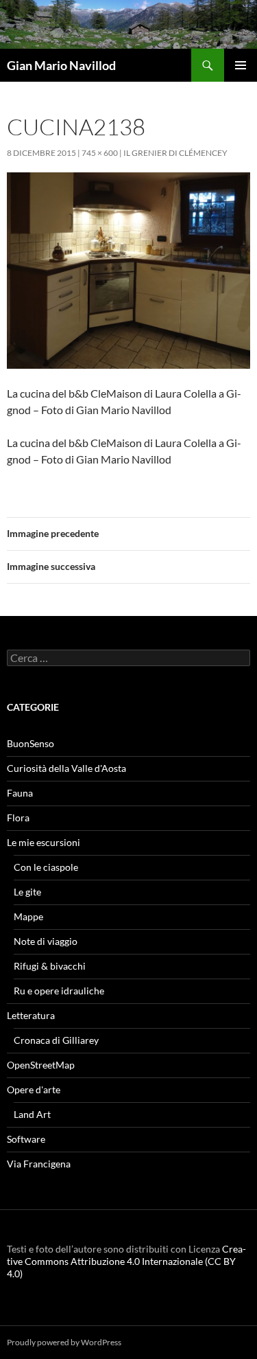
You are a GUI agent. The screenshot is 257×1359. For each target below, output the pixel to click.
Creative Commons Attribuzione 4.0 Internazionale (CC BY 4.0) (126, 1261)
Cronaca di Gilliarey (56, 1040)
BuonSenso (30, 743)
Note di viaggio (45, 941)
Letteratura (31, 1015)
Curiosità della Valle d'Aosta (66, 768)
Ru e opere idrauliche (59, 990)
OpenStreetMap (41, 1065)
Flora (18, 817)
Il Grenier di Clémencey (175, 153)
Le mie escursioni (43, 842)
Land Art (32, 1114)
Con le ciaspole (46, 867)
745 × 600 (100, 153)
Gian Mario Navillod (61, 65)
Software (26, 1139)
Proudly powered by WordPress (64, 1342)
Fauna (20, 793)
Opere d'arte (33, 1089)
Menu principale (240, 65)
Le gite (27, 892)
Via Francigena (39, 1163)
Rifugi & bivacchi (50, 966)
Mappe (28, 916)
